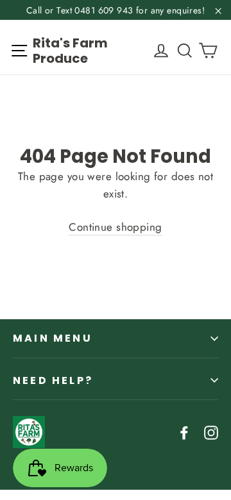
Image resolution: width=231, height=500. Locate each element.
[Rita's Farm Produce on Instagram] (211, 431)
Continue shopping (115, 227)
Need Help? (53, 380)
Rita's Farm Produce (70, 50)
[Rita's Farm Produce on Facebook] (184, 431)
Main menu (52, 338)
